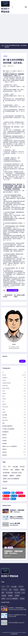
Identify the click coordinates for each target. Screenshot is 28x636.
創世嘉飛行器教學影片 (7, 426)
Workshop (10, 290)
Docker (4, 380)
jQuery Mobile (5, 388)
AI (2, 372)
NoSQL (4, 393)
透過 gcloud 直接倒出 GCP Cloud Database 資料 (17, 518)
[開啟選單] (12, 7)
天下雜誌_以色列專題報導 (8, 429)
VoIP (3, 409)
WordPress (5, 420)
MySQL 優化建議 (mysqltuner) (15, 524)
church (5, 56)
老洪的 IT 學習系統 (9, 576)
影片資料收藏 (6, 472)
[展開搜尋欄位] (26, 7)
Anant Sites (14, 633)
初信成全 (16, 589)
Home (2, 46)
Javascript (5, 385)
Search (22, 361)
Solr (3, 401)
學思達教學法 (5, 431)
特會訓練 (15, 290)
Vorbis (3, 412)
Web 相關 (4, 415)
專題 (23, 469)
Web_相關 (15, 466)
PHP (3, 396)
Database (4, 377)
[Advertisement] (14, 29)
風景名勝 (4, 455)
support (4, 404)
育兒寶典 (4, 443)
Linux (3, 390)
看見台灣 (4, 437)
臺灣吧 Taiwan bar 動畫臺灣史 (9, 446)
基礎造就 (17, 469)
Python (4, 398)
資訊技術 (4, 452)
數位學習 (4, 434)
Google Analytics (6, 383)
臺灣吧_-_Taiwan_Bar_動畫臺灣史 (11, 478)
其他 (3, 423)
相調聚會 (12, 475)
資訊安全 (4, 449)
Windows (4, 417)
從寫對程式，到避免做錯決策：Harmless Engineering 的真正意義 (17, 511)
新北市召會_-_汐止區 (16, 472)
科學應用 (4, 440)
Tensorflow (5, 406)
